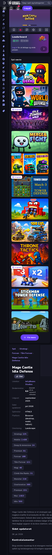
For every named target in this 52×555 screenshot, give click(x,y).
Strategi (23, 349)
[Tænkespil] (3, 101)
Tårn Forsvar (26, 353)
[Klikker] (3, 67)
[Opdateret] (3, 28)
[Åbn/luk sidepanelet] (4, 3)
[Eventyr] (3, 59)
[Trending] (3, 24)
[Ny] (3, 20)
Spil (14, 349)
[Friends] (4, 8)
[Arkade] (3, 51)
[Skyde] (3, 88)
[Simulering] (3, 84)
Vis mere (31, 337)
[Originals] (3, 32)
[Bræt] (3, 55)
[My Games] (11, 8)
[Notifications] (17, 8)
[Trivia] (3, 105)
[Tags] (3, 111)
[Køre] (3, 71)
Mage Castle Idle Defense (20, 359)
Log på (27, 8)
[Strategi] (3, 96)
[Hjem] (3, 11)
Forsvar (15, 353)
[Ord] (3, 80)
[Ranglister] (3, 40)
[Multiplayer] (3, 36)
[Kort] (3, 76)
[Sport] (3, 92)
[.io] (3, 63)
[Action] (3, 47)
